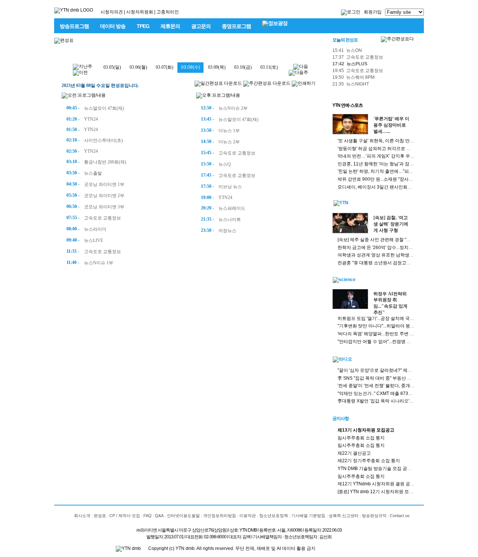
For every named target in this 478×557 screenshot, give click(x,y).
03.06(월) (138, 67)
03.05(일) (112, 67)
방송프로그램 (74, 26)
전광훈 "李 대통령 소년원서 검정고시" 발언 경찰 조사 (390, 262)
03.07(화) (164, 67)
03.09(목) (217, 67)
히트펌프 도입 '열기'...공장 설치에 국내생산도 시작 (388, 318)
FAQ (147, 515)
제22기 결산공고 (354, 453)
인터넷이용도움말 (183, 515)
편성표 (100, 515)
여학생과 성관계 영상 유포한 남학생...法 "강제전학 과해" (393, 255)
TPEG (143, 26)
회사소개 (82, 515)
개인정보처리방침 (219, 515)
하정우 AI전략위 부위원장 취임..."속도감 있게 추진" (390, 303)
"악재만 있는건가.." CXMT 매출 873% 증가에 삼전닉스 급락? (398, 393)
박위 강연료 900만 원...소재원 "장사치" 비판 (381, 179)
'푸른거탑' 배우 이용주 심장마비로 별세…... (391, 125)
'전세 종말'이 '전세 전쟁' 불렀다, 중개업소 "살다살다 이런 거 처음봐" (404, 385)
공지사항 (340, 418)
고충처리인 (167, 12)
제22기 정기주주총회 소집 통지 (369, 460)
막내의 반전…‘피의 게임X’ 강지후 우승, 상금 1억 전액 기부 (396, 156)
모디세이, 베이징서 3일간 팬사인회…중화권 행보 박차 (392, 187)
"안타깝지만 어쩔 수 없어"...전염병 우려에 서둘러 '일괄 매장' (397, 341)
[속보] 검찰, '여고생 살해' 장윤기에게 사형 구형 (390, 224)
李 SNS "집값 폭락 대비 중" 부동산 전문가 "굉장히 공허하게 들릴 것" (405, 378)
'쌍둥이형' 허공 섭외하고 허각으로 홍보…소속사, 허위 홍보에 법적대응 (408, 148)
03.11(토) (269, 67)
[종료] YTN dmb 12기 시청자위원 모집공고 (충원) (386, 491)
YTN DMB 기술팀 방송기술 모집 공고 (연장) (381, 468)
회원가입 (373, 12)
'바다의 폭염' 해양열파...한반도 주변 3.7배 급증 (384, 333)
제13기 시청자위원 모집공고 (366, 430)
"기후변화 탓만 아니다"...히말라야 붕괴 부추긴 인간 (388, 326)
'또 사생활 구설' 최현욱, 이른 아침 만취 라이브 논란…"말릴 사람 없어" (406, 140)
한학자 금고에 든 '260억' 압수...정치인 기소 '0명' (385, 247)
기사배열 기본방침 (308, 515)
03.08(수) (190, 67)
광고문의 (201, 26)
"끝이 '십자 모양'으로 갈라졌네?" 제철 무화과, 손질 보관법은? (398, 370)
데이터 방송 (112, 26)
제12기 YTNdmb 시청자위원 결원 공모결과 (380, 483)
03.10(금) (243, 67)
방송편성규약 (374, 515)
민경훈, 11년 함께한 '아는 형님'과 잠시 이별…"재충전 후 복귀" (399, 164)
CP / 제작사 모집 (124, 515)
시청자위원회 (139, 12)
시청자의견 (111, 12)
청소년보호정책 (273, 515)
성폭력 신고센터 (343, 515)
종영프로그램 (236, 26)
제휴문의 (170, 26)
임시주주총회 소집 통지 (361, 438)
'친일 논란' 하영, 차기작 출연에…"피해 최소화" (383, 171)
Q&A (159, 515)
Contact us (400, 515)
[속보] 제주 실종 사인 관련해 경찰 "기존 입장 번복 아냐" (392, 239)
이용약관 (247, 515)
